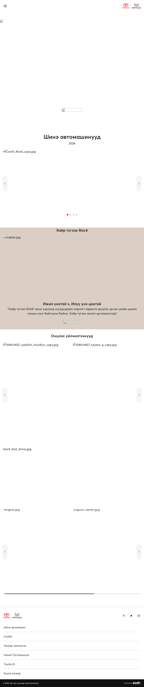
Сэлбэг (8, 636)
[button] (67, 214)
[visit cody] (137, 683)
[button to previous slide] (5, 183)
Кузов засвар (12, 673)
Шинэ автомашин (14, 627)
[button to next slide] (139, 183)
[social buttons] (124, 615)
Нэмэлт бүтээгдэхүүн (16, 655)
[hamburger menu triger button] (7, 6)
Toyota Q (9, 664)
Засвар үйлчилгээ (15, 645)
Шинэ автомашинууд (72, 136)
